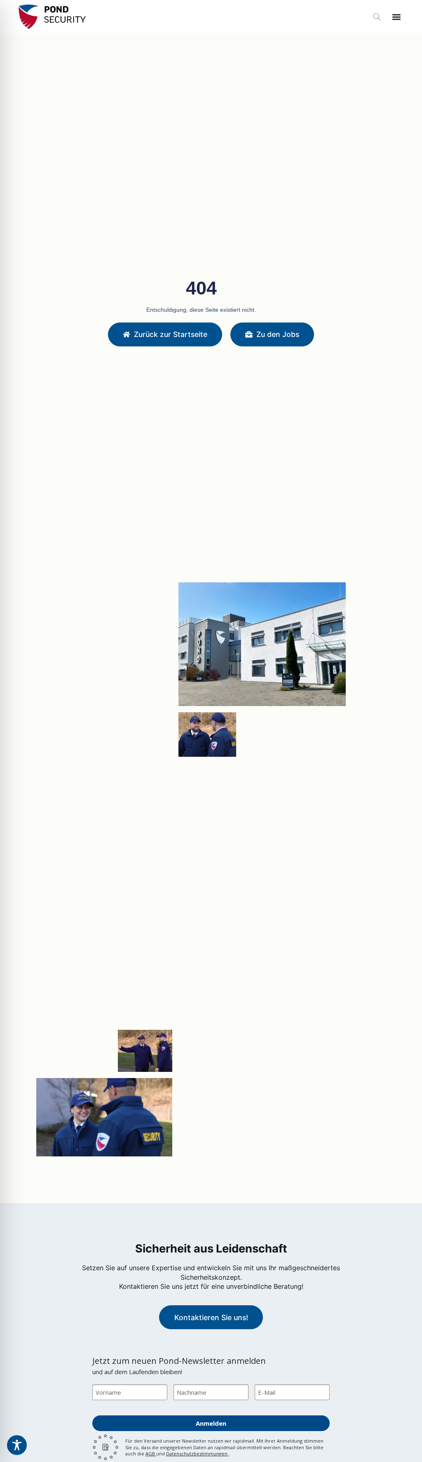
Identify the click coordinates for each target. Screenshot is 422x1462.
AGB (150, 1453)
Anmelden (211, 1423)
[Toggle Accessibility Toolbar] (17, 1445)
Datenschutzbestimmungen (197, 1453)
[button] (377, 18)
